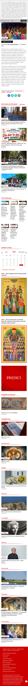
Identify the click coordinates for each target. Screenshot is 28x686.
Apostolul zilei (5, 443)
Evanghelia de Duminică (8, 394)
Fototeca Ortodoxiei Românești (9, 653)
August (14, 252)
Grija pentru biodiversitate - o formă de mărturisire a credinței (12, 587)
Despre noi (9, 650)
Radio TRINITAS (6, 655)
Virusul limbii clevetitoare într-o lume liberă (12, 561)
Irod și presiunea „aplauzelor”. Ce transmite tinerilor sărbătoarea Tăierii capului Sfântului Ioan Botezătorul (14, 614)
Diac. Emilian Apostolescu (13, 44)
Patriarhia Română (7, 662)
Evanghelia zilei (5, 419)
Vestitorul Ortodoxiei (7, 658)
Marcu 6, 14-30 (5, 437)
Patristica (4, 493)
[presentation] (1, 252)
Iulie (6, 252)
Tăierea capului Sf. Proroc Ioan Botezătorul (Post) (13, 486)
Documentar (4, 568)
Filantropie (4, 37)
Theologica (4, 594)
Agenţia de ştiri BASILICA (8, 660)
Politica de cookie (6, 649)
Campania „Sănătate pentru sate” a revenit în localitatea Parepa (13, 233)
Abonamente (16, 650)
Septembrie (22, 252)
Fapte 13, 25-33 (5, 461)
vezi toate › (22, 104)
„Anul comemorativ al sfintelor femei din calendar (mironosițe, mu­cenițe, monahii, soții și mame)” (13, 321)
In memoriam (5, 621)
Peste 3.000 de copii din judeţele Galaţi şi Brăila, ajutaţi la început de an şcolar (13, 123)
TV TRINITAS (5, 657)
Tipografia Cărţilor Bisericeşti (9, 671)
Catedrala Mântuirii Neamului (9, 664)
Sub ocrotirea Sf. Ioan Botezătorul (11, 512)
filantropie (9, 92)
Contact (4, 650)
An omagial (4, 518)
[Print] (19, 95)
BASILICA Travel (6, 666)
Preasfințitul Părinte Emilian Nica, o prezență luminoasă (12, 640)
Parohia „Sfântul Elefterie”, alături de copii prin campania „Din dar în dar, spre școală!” (13, 145)
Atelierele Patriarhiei (7, 669)
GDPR (12, 20)
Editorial (3, 542)
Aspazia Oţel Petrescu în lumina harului (12, 536)
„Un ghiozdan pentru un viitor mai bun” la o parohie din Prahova (13, 189)
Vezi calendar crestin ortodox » (8, 269)
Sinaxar (3, 468)
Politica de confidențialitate (17, 649)
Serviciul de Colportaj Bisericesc (9, 667)
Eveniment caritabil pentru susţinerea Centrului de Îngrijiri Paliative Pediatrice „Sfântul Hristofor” (13, 168)
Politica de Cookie (5, 20)
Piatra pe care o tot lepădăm (9, 413)
